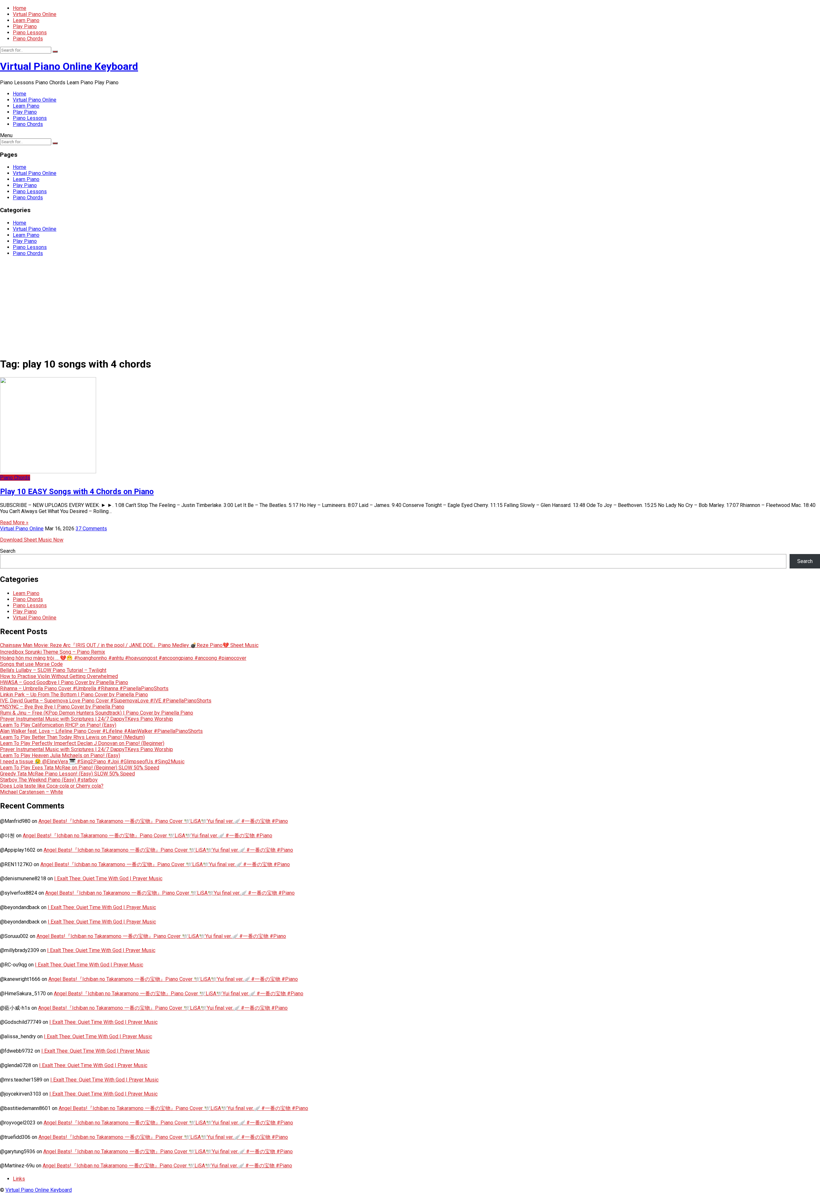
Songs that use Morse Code (31, 664)
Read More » (14, 522)
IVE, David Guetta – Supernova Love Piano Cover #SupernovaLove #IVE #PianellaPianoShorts (105, 701)
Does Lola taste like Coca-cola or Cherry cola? (51, 786)
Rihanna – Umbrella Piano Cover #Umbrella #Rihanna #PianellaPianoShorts (84, 688)
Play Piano (25, 26)
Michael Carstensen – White (31, 792)
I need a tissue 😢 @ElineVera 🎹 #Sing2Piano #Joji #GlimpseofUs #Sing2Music (92, 761)
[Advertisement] (410, 306)
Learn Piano (26, 20)
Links (19, 1179)
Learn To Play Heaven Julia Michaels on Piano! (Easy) (60, 755)
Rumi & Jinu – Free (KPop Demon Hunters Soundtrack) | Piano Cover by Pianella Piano (96, 713)
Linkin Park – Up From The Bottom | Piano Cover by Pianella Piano (74, 695)
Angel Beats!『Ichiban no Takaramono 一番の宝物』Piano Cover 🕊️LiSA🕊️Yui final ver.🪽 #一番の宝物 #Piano (163, 821)
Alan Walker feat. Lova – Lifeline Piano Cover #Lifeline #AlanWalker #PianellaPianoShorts (101, 731)
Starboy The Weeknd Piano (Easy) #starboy (49, 780)
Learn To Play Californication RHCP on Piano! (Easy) (58, 725)
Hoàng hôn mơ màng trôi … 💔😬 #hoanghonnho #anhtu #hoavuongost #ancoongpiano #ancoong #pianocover (123, 658)
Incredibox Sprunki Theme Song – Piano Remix (52, 652)
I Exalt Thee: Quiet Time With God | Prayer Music (108, 878)
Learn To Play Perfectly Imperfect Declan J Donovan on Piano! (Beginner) (82, 743)
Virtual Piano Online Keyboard (69, 66)
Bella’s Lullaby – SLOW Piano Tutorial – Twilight (53, 670)
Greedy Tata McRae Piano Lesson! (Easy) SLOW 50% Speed (67, 774)
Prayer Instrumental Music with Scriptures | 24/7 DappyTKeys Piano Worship (86, 719)
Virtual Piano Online (34, 14)
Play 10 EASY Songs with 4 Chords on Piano (77, 491)
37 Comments (91, 529)
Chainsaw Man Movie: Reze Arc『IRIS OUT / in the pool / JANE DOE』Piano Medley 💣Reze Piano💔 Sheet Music (129, 645)
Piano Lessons (30, 32)
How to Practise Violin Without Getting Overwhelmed (59, 676)
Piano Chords (28, 39)
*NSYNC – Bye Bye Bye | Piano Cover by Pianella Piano (62, 707)
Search (7, 551)
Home (19, 8)
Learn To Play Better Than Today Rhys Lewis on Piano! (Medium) (72, 737)
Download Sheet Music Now (31, 540)
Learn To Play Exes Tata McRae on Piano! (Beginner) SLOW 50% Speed (79, 768)
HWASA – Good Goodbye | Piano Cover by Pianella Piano (64, 682)
